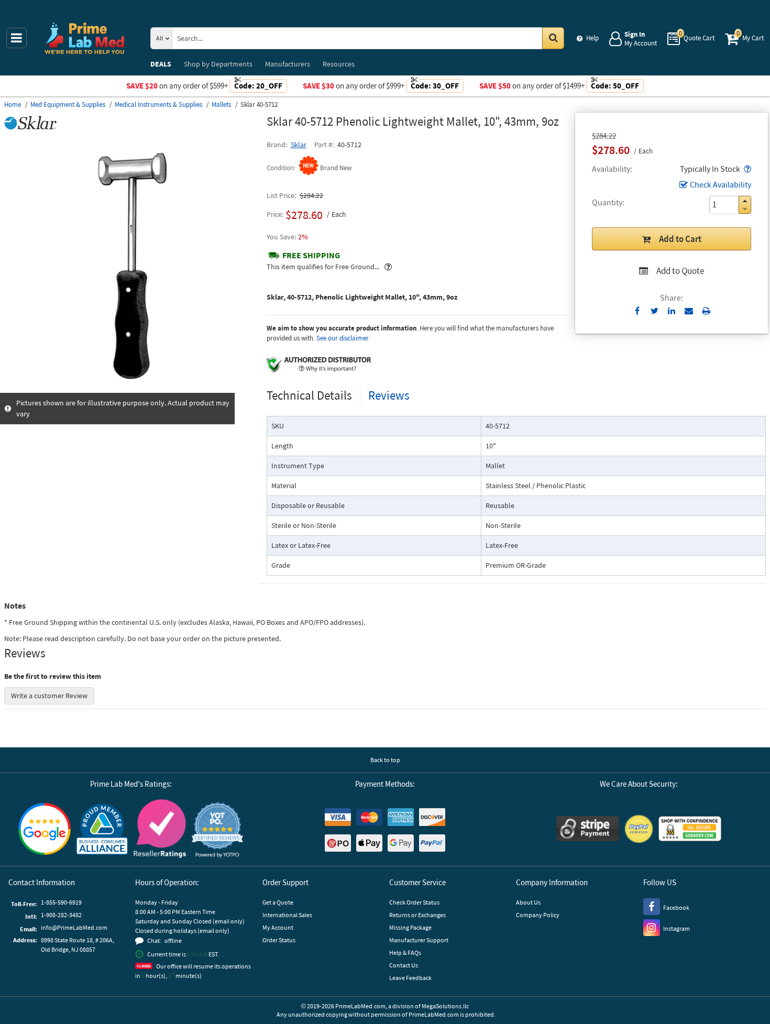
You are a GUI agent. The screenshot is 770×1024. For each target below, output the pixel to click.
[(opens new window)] (131, 387)
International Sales (287, 915)
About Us (528, 902)
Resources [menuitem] (339, 64)
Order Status (278, 940)
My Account (277, 927)
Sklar (298, 144)
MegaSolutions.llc (445, 1006)
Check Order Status (414, 902)
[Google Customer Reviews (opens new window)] (44, 830)
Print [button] (706, 310)
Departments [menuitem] (218, 64)
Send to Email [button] (689, 311)
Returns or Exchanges (417, 915)
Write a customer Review (49, 695)
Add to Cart (680, 239)
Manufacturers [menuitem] (287, 64)
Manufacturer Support (418, 940)
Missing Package (410, 927)
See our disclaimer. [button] (343, 338)
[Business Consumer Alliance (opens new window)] (102, 829)
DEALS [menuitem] (160, 64)
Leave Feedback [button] (410, 978)
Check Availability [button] (720, 184)
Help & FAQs (405, 952)
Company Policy (537, 915)
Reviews (389, 395)
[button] (746, 168)
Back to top (385, 760)
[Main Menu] (16, 38)
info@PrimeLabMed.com (74, 927)
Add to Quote (680, 271)
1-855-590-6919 (61, 902)
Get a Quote (277, 902)
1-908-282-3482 (61, 915)
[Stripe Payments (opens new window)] (587, 830)
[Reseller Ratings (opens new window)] (160, 830)
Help (592, 38)
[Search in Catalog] (553, 38)
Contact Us (403, 965)
